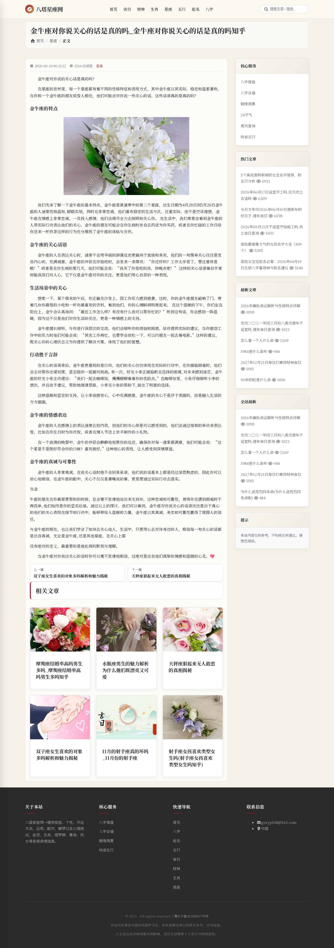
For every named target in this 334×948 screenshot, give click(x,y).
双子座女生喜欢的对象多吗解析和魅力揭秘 (59, 754)
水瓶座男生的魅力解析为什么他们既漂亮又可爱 (125, 670)
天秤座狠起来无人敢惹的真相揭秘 (192, 666)
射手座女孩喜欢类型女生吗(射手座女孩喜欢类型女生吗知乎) (192, 758)
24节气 (246, 114)
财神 (141, 9)
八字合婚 (248, 92)
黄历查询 (248, 125)
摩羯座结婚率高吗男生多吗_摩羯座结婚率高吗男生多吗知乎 (59, 670)
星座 (168, 9)
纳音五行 (248, 136)
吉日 (127, 9)
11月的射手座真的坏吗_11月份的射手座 (125, 754)
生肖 (154, 9)
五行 (182, 9)
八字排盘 (248, 81)
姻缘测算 (248, 103)
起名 (196, 9)
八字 (209, 9)
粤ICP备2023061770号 (191, 916)
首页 (113, 9)
